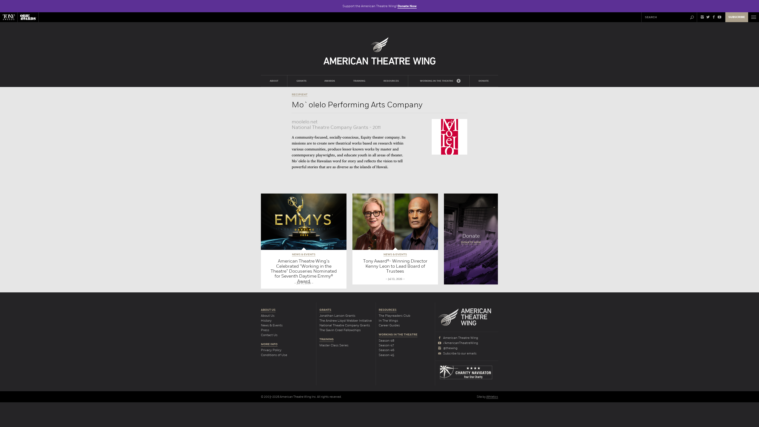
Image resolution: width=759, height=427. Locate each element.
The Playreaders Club (394, 315)
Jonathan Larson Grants (337, 315)
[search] (692, 17)
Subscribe (736, 17)
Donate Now (407, 6)
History (266, 320)
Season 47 (386, 345)
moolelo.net (305, 122)
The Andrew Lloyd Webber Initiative (345, 320)
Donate (471, 239)
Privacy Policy (271, 350)
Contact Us (269, 335)
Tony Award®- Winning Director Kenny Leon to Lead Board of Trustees (395, 266)
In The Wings (388, 320)
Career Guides (389, 325)
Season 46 (386, 350)
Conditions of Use (274, 355)
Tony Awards (8, 17)
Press (265, 330)
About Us (268, 315)
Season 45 (386, 355)
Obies (28, 17)
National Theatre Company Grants (344, 325)
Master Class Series (333, 345)
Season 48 (386, 340)
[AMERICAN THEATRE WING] (379, 51)
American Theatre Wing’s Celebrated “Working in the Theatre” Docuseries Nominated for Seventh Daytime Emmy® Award (304, 271)
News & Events (272, 325)
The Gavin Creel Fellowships (340, 330)
